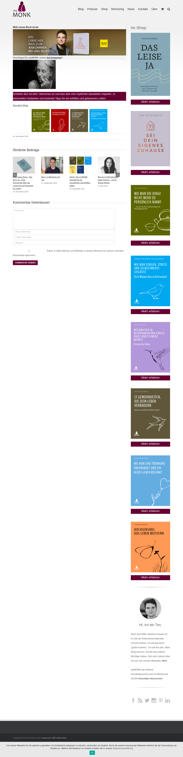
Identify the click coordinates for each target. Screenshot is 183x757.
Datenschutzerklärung (123, 748)
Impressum (46, 738)
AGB (53, 738)
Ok (92, 752)
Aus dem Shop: (20, 105)
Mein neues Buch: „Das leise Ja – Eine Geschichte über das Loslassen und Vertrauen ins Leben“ (23, 183)
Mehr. (164, 661)
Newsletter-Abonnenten (150, 678)
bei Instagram (54, 57)
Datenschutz (61, 738)
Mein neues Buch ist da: (26, 27)
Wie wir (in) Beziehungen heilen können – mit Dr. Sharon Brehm (108, 180)
